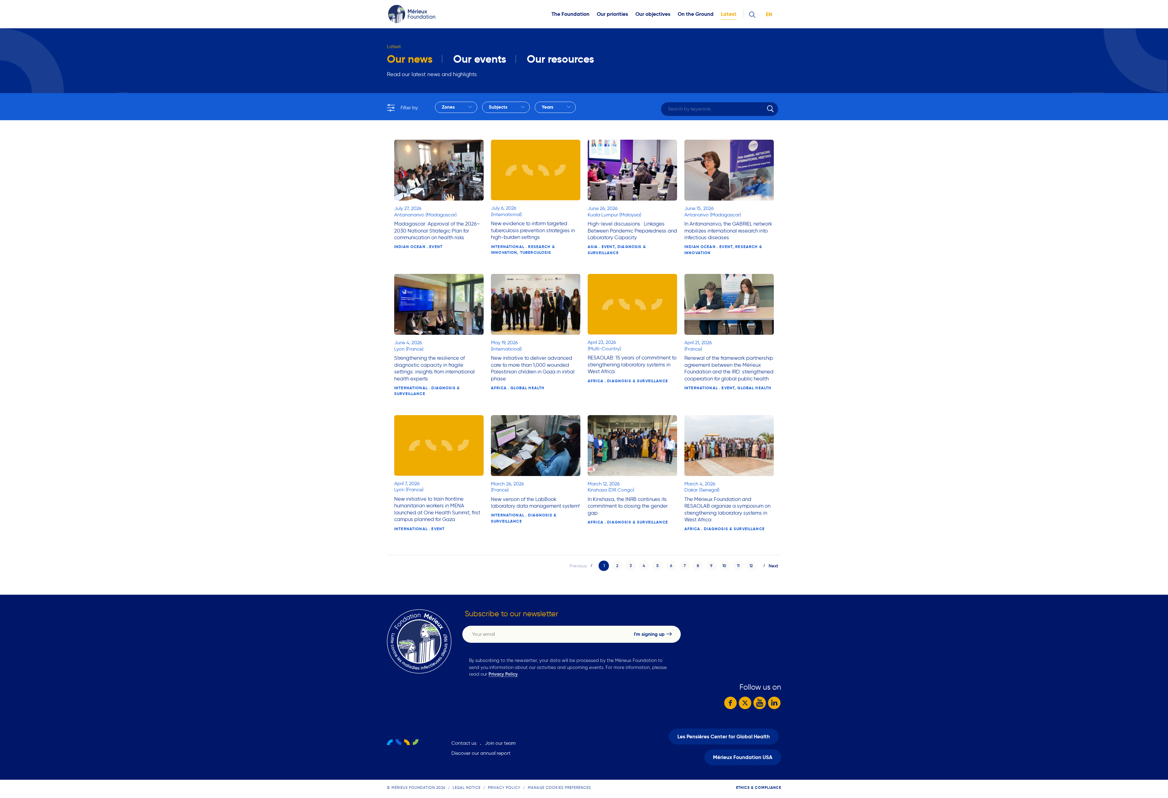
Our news (410, 59)
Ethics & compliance (758, 787)
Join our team (500, 743)
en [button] (769, 14)
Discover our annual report (480, 753)
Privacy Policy (503, 674)
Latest (728, 14)
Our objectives (652, 14)
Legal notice (467, 787)
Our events (479, 59)
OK (772, 108)
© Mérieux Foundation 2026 (416, 787)
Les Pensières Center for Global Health (723, 736)
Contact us (463, 743)
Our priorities (612, 14)
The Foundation (570, 14)
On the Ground (696, 14)
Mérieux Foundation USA (742, 757)
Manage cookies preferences (559, 787)
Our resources (560, 59)
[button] (617, 566)
